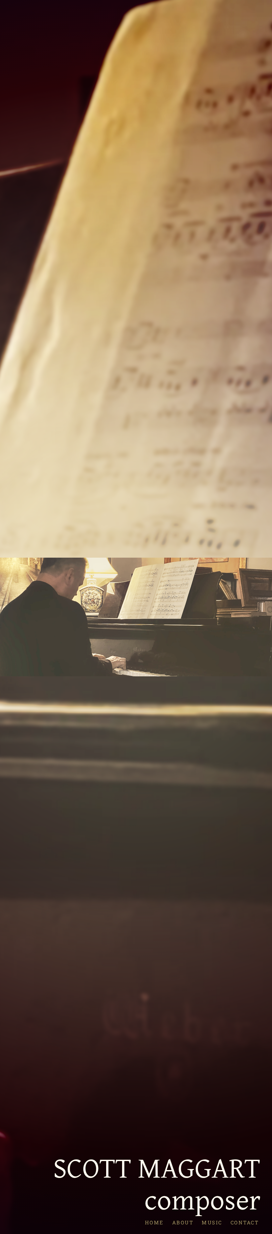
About (182, 1222)
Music (212, 1222)
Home (154, 1222)
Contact (244, 1222)
